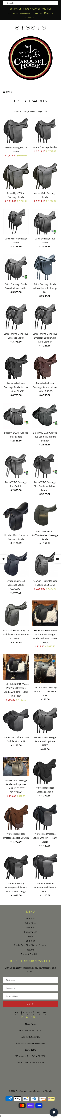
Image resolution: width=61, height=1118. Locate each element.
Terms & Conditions (30, 954)
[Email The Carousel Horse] (44, 27)
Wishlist (46, 8)
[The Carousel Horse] (30, 58)
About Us (30, 918)
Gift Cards (13, 13)
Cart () (49, 13)
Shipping (30, 940)
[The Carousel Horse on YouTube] (28, 27)
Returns (30, 949)
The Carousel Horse (24, 1091)
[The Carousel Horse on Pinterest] (33, 27)
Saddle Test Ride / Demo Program (30, 945)
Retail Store (30, 923)
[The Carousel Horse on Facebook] (22, 27)
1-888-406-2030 (26, 13)
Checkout (30, 17)
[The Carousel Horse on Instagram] (38, 27)
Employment (30, 932)
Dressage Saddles (30, 101)
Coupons (30, 927)
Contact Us (15, 8)
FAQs (30, 936)
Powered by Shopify (43, 1091)
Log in (38, 13)
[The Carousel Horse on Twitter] (17, 27)
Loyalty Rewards (31, 8)
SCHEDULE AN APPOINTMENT (30, 1043)
